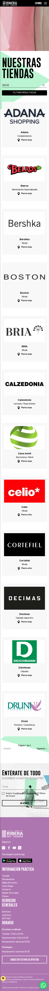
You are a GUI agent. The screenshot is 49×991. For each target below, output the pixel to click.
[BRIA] (24, 329)
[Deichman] (24, 650)
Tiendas (5, 876)
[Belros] (24, 168)
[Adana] (24, 115)
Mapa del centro (9, 883)
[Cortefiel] (24, 543)
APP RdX (6, 919)
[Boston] (24, 275)
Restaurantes (8, 880)
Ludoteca (6, 915)
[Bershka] (24, 222)
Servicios (6, 912)
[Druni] (24, 704)
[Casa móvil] (24, 436)
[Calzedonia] (24, 382)
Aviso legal (39, 988)
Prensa (5, 897)
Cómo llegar (7, 886)
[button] (43, 985)
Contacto (6, 890)
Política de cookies (27, 988)
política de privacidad (24, 793)
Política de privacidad (10, 988)
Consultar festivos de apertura (24, 959)
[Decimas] (24, 597)
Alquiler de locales (10, 893)
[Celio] (24, 490)
